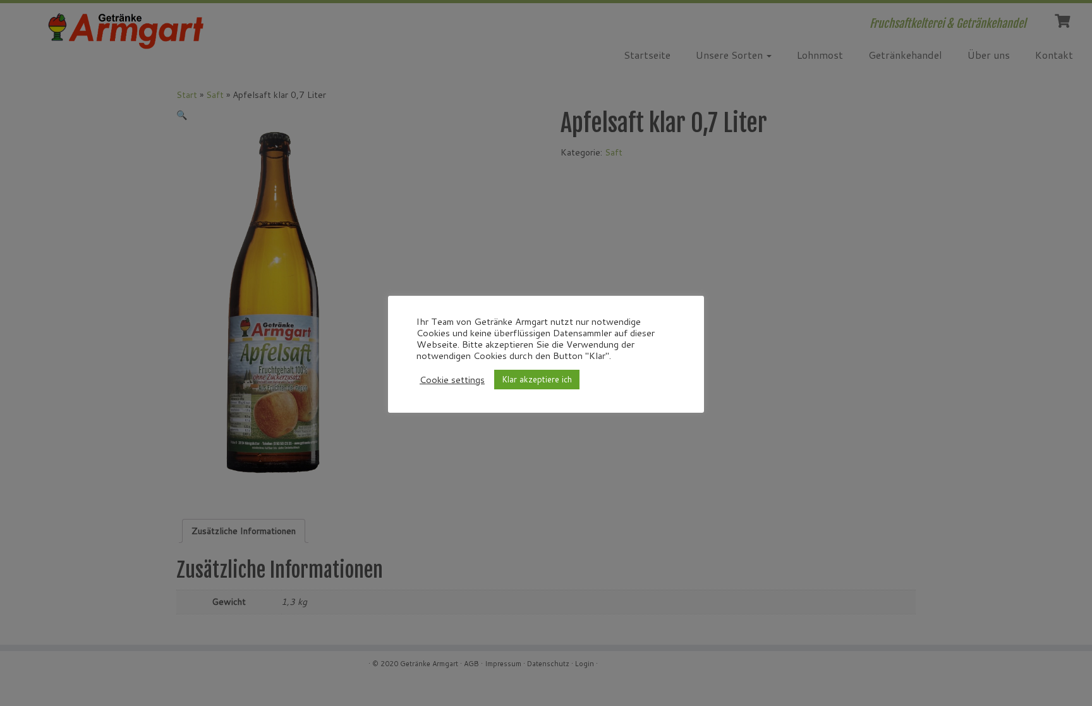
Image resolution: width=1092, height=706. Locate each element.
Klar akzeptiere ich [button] (537, 379)
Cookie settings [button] (452, 380)
